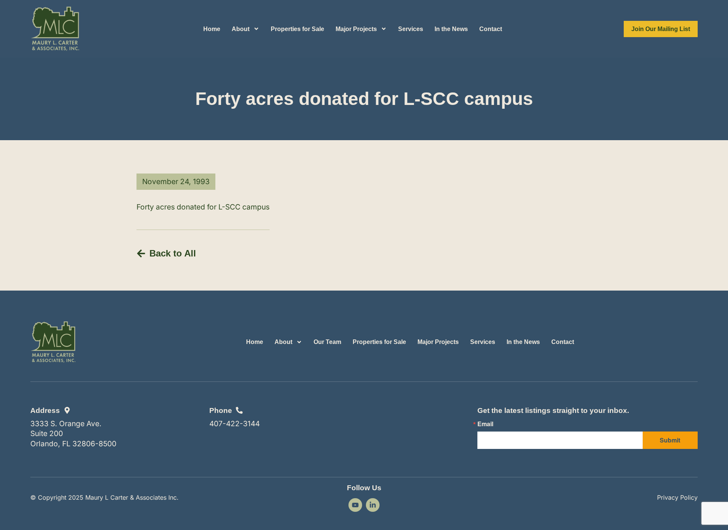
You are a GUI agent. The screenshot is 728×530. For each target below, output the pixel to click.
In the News (451, 29)
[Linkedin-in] (373, 505)
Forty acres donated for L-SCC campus (203, 206)
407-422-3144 (234, 423)
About (240, 29)
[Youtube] (355, 505)
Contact (490, 29)
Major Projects (356, 29)
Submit (670, 440)
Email (485, 424)
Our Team (327, 342)
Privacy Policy (677, 497)
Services (410, 29)
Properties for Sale (297, 29)
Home (211, 29)
